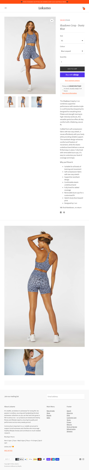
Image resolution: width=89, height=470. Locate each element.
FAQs (68, 415)
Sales (48, 418)
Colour (62, 46)
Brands (49, 415)
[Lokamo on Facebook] (80, 459)
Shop (48, 413)
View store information (69, 93)
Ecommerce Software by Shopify (12, 466)
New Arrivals (51, 411)
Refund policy (71, 429)
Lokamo (16, 464)
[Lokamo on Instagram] (83, 459)
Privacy (69, 422)
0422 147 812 (8, 450)
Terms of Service (72, 427)
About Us (70, 413)
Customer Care (71, 418)
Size (61, 36)
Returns (69, 424)
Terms (69, 420)
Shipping (69, 431)
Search (69, 411)
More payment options (72, 80)
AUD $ (6, 459)
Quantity (63, 57)
